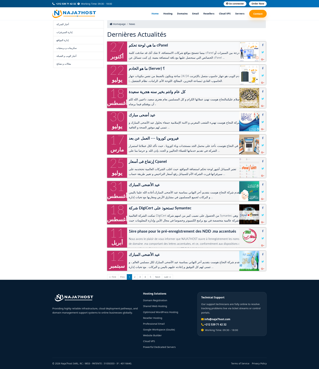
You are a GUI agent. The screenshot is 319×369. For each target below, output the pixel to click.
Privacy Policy (259, 363)
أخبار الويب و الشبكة (66, 55)
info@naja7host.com (217, 319)
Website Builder (152, 335)
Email (195, 13)
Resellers (208, 13)
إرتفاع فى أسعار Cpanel (148, 161)
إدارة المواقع (62, 40)
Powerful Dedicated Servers (159, 347)
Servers (239, 13)
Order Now (258, 3)
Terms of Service (240, 363)
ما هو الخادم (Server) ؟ (147, 68)
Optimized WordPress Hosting (160, 312)
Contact (258, 13)
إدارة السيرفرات (64, 32)
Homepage (119, 24)
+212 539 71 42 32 (65, 3)
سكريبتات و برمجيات (66, 48)
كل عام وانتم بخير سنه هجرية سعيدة (157, 92)
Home (155, 13)
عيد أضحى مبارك (142, 115)
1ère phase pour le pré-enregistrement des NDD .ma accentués (182, 231)
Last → (167, 276)
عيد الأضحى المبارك (144, 185)
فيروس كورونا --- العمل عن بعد (154, 138)
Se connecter (236, 3)
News (132, 24)
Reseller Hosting (152, 317)
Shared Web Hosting (155, 306)
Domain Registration (155, 300)
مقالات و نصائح (63, 63)
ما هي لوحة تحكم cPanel (148, 45)
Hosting (167, 13)
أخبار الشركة (62, 24)
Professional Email (154, 323)
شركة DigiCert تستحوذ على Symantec (160, 208)
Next (157, 276)
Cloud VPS (225, 13)
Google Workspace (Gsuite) (159, 329)
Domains (182, 13)
